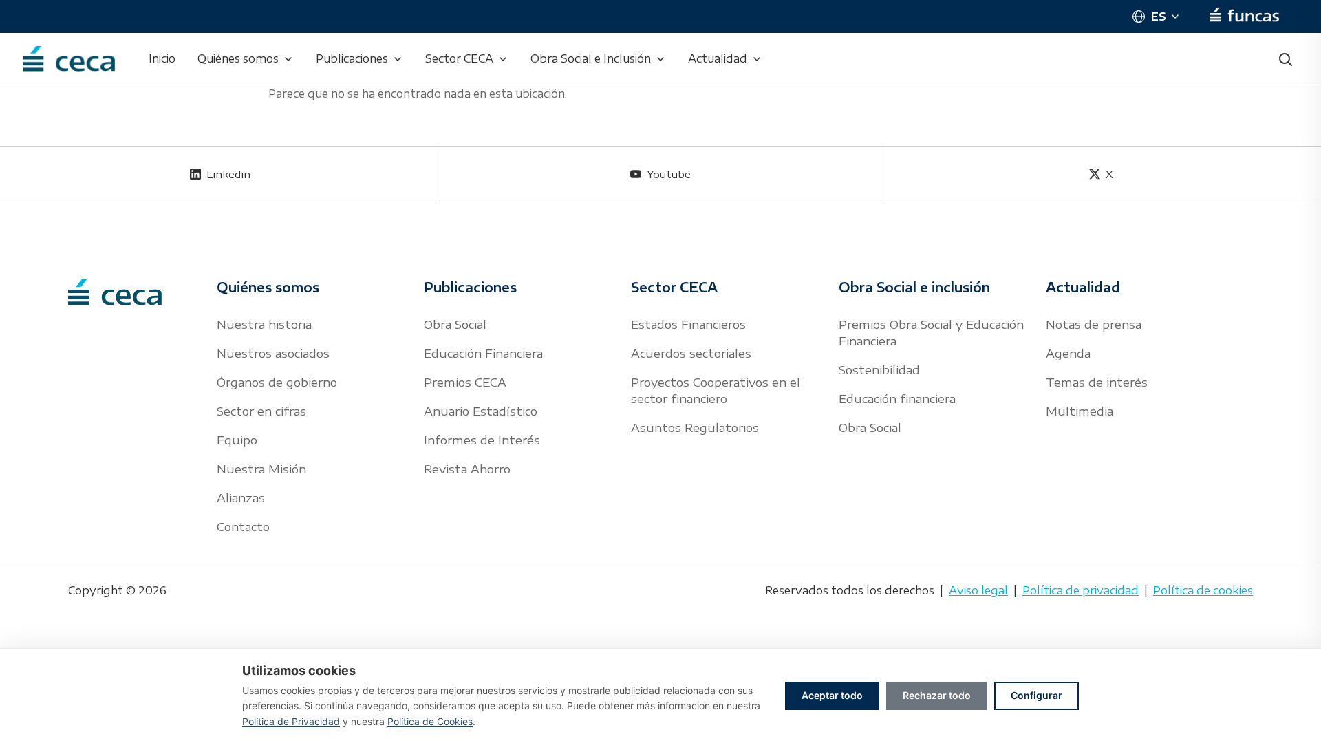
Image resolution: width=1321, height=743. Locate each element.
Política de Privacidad (291, 721)
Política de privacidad (1080, 590)
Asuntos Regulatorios (695, 427)
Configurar (1036, 695)
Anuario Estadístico (480, 410)
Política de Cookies (430, 721)
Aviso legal (978, 590)
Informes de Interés (482, 439)
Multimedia (1079, 410)
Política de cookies (1203, 590)
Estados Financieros (688, 324)
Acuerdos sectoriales (691, 352)
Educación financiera (897, 398)
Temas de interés (1097, 381)
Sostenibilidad (879, 369)
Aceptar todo (832, 695)
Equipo (237, 439)
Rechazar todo (937, 695)
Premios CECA (465, 381)
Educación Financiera (483, 352)
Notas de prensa (1093, 324)
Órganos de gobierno (277, 381)
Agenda (1068, 352)
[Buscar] (1285, 59)
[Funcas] (1244, 16)
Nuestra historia (264, 324)
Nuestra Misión (261, 468)
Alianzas (241, 497)
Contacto (243, 526)
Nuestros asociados (273, 352)
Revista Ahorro (467, 468)
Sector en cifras (261, 410)
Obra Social (455, 324)
